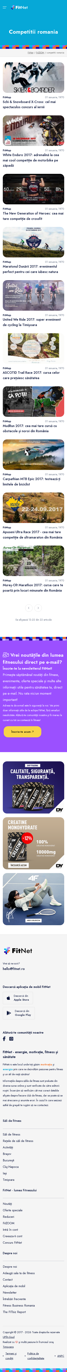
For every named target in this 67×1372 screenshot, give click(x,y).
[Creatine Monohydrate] (33, 843)
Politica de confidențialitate (35, 1356)
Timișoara (8, 1180)
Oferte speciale (13, 1210)
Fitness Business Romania (19, 1305)
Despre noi (10, 1267)
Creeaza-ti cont (12, 1236)
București (8, 1160)
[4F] (33, 899)
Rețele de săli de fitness (18, 1141)
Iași (5, 1173)
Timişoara (8, 1347)
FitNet (30, 52)
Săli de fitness (11, 1134)
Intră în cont (10, 1230)
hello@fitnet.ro (14, 968)
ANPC (60, 1356)
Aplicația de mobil (14, 1286)
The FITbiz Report (14, 1312)
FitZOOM (40, 52)
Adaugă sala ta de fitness (19, 1273)
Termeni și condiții (11, 1356)
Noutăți (7, 1204)
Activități (8, 1147)
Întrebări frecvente (14, 1299)
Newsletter (10, 1292)
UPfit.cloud (9, 1337)
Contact (7, 1280)
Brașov (7, 1154)
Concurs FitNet (12, 1243)
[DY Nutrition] (33, 787)
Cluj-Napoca (11, 1167)
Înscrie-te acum (21, 732)
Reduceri (8, 1217)
